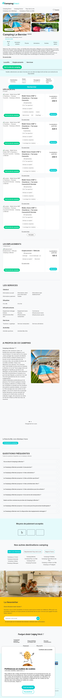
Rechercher (31, 87)
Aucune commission (47, 641)
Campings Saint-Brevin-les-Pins (49, 559)
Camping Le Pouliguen (49, 564)
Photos (43, 30)
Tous (47, 82)
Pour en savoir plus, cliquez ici (13, 681)
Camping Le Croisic (13, 557)
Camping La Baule (13, 561)
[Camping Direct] (10, 3)
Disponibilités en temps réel (32, 641)
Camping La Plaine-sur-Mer (49, 562)
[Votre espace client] (56, 3)
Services (30, 62)
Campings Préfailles (49, 556)
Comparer (10, 29)
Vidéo (52, 30)
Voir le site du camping (12, 67)
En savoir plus (7, 57)
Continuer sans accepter (45, 649)
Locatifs (6, 62)
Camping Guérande (13, 559)
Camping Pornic (31, 560)
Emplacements (18, 62)
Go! (38, 618)
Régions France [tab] (49, 551)
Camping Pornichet (31, 563)
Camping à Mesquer (12, 563)
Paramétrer (28, 692)
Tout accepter (28, 687)
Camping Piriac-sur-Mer (31, 558)
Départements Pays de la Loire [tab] (32, 551)
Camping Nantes (31, 556)
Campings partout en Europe (17, 641)
